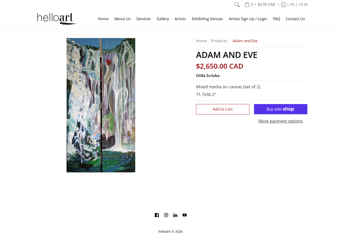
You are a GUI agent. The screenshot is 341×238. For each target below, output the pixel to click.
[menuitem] (260, 4)
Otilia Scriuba (207, 75)
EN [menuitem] (292, 4)
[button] (157, 215)
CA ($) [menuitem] (303, 4)
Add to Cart (223, 109)
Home (201, 40)
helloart (164, 231)
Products (219, 40)
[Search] (237, 4)
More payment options (280, 121)
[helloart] (57, 19)
